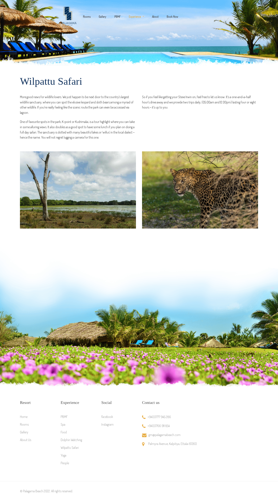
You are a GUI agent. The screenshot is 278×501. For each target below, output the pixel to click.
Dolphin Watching (71, 440)
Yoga (63, 455)
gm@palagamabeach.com (165, 435)
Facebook (107, 417)
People (65, 463)
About (155, 16)
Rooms (87, 16)
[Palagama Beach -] (69, 16)
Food (64, 432)
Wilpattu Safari (70, 448)
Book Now (172, 16)
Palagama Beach (33, 491)
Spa (63, 424)
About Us (25, 440)
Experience (135, 16)
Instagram (107, 424)
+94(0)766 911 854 (159, 426)
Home (23, 417)
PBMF (117, 16)
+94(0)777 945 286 (159, 417)
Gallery (102, 16)
